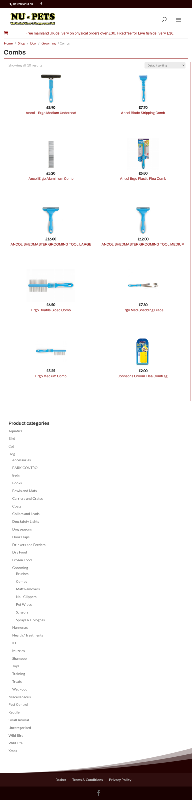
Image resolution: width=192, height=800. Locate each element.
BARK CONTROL (25, 468)
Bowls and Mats (24, 490)
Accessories (21, 460)
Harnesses (20, 627)
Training (18, 674)
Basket (61, 780)
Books (17, 483)
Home (8, 43)
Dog (33, 43)
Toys (15, 666)
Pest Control (18, 704)
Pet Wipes (24, 604)
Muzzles (18, 650)
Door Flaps (21, 537)
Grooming (49, 43)
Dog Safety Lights (25, 521)
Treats (17, 681)
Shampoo (19, 658)
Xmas (12, 750)
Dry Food (19, 552)
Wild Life (15, 743)
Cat (11, 446)
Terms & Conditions (87, 780)
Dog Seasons (22, 529)
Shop (21, 43)
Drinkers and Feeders (29, 544)
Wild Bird (16, 735)
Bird (11, 438)
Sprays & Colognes (30, 620)
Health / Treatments (27, 635)
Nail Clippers (26, 596)
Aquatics (15, 431)
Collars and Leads (26, 514)
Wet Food (20, 689)
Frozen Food (22, 560)
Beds (16, 475)
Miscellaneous (19, 697)
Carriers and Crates (27, 498)
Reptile (14, 712)
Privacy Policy (120, 780)
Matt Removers (28, 589)
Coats (16, 506)
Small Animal (18, 720)
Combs (21, 581)
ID (14, 643)
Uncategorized (19, 728)
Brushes (22, 574)
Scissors (22, 612)
